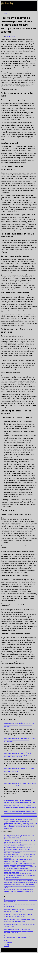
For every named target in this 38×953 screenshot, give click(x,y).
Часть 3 (6, 946)
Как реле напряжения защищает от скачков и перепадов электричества (18, 910)
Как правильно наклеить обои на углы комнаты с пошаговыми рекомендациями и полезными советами (19, 724)
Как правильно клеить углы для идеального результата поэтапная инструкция (18, 860)
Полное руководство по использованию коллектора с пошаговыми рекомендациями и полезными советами (18, 930)
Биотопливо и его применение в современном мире (20, 882)
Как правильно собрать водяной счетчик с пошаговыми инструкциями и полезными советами (20, 806)
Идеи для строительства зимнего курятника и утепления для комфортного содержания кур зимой (20, 879)
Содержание (8, 942)
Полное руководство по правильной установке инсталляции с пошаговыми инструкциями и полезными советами (19, 769)
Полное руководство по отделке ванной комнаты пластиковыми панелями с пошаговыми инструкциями (20, 739)
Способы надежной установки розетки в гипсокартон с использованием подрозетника (19, 801)
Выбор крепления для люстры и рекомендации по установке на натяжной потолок (20, 920)
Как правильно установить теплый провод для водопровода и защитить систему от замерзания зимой (19, 885)
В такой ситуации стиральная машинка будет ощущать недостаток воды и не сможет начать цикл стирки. (19, 891)
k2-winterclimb (10, 36)
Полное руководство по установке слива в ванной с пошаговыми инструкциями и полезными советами (20, 784)
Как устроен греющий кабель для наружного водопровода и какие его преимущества (18, 848)
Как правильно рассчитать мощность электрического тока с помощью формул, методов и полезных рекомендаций (20, 840)
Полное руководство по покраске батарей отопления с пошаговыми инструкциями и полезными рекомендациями (17, 754)
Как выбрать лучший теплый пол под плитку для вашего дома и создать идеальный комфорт (19, 864)
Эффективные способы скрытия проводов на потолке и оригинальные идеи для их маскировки (20, 812)
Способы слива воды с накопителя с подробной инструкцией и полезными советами (19, 936)
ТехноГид (7, 13)
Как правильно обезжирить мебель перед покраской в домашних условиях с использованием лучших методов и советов (20, 875)
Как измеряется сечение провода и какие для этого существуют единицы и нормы (20, 845)
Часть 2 (6, 944)
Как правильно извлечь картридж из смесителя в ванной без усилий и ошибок (19, 836)
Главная (6, 940)
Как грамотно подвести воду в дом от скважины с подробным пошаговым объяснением (20, 867)
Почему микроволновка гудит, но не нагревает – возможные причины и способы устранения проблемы (19, 856)
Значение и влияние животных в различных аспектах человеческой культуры (18, 915)
